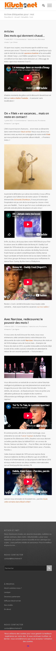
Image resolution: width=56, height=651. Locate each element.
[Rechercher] (42, 5)
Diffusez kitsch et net (12, 601)
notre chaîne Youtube (19, 98)
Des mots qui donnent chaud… (24, 35)
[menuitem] (42, 5)
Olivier (15, 42)
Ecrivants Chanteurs (22, 199)
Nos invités (8, 605)
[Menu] (48, 5)
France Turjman (27, 436)
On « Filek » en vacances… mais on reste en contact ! (26, 115)
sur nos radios (42, 307)
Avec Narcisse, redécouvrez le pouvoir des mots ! (23, 321)
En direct (7, 609)
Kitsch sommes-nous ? (13, 588)
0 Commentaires (20, 39)
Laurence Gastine (31, 53)
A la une (34, 39)
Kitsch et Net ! (26, 131)
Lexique (7, 592)
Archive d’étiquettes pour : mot (19, 14)
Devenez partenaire (12, 596)
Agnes (17, 123)
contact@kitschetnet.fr (13, 558)
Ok (28, 646)
